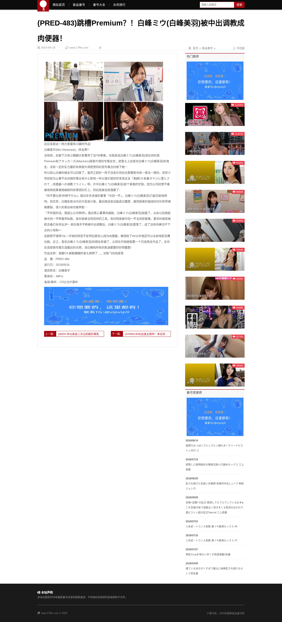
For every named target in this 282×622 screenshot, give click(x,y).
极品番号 (79, 4)
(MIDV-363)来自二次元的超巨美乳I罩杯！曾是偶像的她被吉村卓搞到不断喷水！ (81, 334)
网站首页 (59, 4)
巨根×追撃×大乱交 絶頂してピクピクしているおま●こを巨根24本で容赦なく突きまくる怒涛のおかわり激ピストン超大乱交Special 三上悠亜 (214, 507)
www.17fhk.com (78, 47)
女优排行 (119, 4)
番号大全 (99, 4)
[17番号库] (43, 6)
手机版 (239, 48)
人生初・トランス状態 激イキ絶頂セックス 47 (211, 540)
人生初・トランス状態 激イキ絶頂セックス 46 (211, 526)
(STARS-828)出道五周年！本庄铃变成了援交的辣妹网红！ (148, 334)
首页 (195, 48)
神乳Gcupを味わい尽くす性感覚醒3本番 (208, 554)
